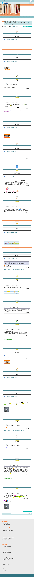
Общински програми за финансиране (8, 537)
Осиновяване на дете (6, 539)
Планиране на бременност (7, 546)
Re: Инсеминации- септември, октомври (11, 39)
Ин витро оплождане (6, 563)
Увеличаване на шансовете (7, 552)
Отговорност (5, 540)
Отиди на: (9, 513)
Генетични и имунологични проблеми (8, 558)
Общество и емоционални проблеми (8, 530)
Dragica (17, 225)
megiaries (17, 390)
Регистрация (12, 16)
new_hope (17, 301)
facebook (4, 1)
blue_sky (5, 23)
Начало (4, 16)
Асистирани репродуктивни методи (8, 560)
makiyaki (17, 96)
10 (10, 26)
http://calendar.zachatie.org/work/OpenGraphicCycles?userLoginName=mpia (14, 269)
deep (28, 22)
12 (12, 26)
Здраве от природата (6, 559)
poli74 (17, 371)
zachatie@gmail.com (2, 1)
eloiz (17, 54)
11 (11, 26)
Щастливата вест (5, 547)
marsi (8, 23)
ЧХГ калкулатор (5, 523)
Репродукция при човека (6, 551)
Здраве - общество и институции (7, 538)
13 (13, 26)
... (6, 26)
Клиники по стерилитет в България (8, 534)
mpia (17, 252)
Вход (9, 16)
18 (14, 26)
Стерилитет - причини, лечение (7, 554)
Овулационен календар (6, 524)
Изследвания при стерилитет (7, 553)
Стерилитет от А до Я (6, 564)
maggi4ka (17, 169)
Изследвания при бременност (7, 548)
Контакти (18, 0)
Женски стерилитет (6, 557)
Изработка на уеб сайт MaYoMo (17, 575)
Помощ (7, 16)
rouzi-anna (17, 121)
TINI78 (17, 33)
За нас (14, 0)
